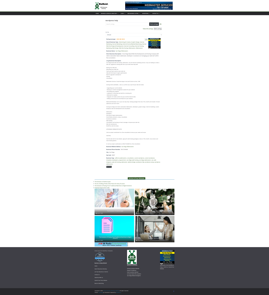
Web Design (115, 48)
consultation (130, 158)
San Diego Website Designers (134, 275)
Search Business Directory (101, 269)
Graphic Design (135, 42)
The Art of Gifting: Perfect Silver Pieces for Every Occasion (110, 183)
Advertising (145, 13)
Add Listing (157, 29)
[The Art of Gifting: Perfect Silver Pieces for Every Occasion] (154, 202)
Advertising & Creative (125, 42)
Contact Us (155, 13)
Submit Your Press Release (101, 280)
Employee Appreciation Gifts (102, 188)
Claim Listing (109, 166)
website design (132, 162)
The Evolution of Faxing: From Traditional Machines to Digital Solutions (113, 185)
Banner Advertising (99, 283)
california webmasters (121, 158)
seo (152, 160)
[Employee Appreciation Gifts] (154, 229)
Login (122, 13)
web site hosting (116, 162)
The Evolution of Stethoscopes (103, 181)
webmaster (124, 162)
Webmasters (132, 48)
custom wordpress (139, 158)
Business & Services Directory (109, 13)
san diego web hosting (132, 160)
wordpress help (140, 162)
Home (97, 13)
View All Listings (148, 29)
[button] (117, 13)
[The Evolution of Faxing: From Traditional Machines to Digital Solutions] (114, 228)
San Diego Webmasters (122, 51)
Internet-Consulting (129, 46)
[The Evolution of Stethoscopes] (114, 198)
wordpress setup (149, 162)
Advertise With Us (99, 277)
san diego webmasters (145, 160)
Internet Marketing (117, 44)
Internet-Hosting (139, 46)
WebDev (162, 268)
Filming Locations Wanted (133, 268)
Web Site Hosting (123, 48)
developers (115, 160)
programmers (122, 160)
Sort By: (107, 32)
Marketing (109, 48)
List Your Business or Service (101, 271)
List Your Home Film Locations (134, 274)
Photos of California (131, 270)
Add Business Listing (132, 13)
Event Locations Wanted (132, 272)
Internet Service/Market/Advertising (132, 44)
